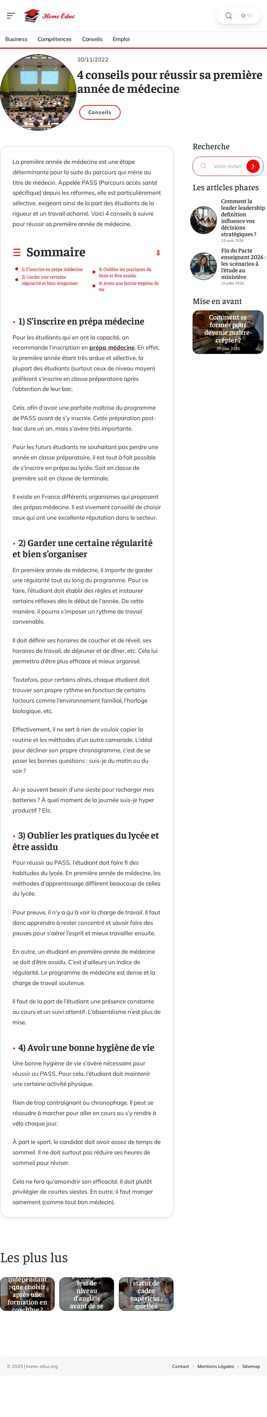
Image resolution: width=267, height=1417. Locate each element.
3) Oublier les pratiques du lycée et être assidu (125, 272)
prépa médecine (112, 347)
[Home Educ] (50, 15)
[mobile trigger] (13, 15)
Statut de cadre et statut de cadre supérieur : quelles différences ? (146, 1291)
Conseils (100, 112)
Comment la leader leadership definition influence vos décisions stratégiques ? (243, 217)
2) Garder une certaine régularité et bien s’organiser (50, 279)
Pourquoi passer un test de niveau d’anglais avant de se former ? (87, 1291)
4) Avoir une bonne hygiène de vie (129, 286)
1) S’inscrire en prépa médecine (52, 269)
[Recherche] (229, 15)
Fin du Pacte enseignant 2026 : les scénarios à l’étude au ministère (243, 263)
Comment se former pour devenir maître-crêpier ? (228, 329)
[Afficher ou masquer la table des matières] (123, 253)
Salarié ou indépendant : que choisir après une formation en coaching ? (27, 1290)
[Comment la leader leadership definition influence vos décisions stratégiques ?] (204, 220)
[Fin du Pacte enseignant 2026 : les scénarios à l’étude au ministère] (204, 266)
